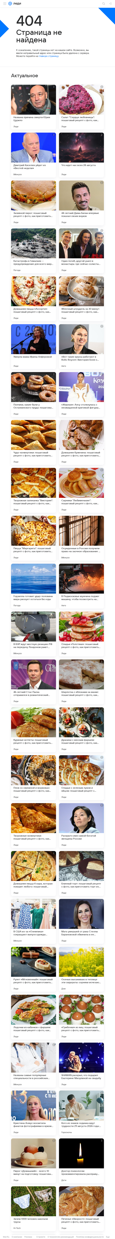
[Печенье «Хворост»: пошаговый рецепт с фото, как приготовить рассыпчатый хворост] (81, 1208)
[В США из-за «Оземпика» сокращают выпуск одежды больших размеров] (33, 921)
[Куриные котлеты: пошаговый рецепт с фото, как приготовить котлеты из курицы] (33, 729)
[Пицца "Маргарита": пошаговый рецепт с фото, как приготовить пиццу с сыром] (33, 538)
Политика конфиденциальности (90, 1237)
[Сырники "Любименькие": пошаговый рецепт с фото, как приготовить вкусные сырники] (81, 490)
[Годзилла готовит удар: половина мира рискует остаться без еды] (33, 586)
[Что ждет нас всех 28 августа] (81, 155)
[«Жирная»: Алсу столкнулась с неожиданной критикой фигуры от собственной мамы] (81, 394)
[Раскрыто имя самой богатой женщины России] (81, 825)
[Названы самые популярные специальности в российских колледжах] (33, 1065)
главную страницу (48, 56)
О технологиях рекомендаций (61, 1237)
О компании (17, 1237)
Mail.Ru (6, 1237)
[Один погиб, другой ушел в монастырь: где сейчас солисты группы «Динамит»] (81, 250)
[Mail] (10, 3)
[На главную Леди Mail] (16, 3)
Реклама (28, 1237)
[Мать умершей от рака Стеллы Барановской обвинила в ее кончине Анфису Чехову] (81, 921)
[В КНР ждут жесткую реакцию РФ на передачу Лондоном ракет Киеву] (33, 634)
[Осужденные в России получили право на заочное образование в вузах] (81, 538)
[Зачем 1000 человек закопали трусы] (33, 1208)
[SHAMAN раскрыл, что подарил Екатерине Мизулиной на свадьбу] (81, 1065)
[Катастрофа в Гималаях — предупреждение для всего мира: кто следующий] (33, 250)
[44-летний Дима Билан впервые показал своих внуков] (81, 203)
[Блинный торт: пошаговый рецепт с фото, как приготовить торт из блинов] (81, 873)
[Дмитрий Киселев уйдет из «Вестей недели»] (33, 155)
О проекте (40, 1237)
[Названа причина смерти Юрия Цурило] (33, 107)
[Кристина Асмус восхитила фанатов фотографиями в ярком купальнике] (33, 1113)
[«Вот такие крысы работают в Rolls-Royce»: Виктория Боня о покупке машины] (81, 346)
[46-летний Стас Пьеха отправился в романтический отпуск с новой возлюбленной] (33, 681)
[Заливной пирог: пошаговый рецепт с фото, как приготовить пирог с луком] (33, 203)
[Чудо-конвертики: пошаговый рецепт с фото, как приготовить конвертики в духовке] (33, 442)
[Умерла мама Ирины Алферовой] (33, 346)
